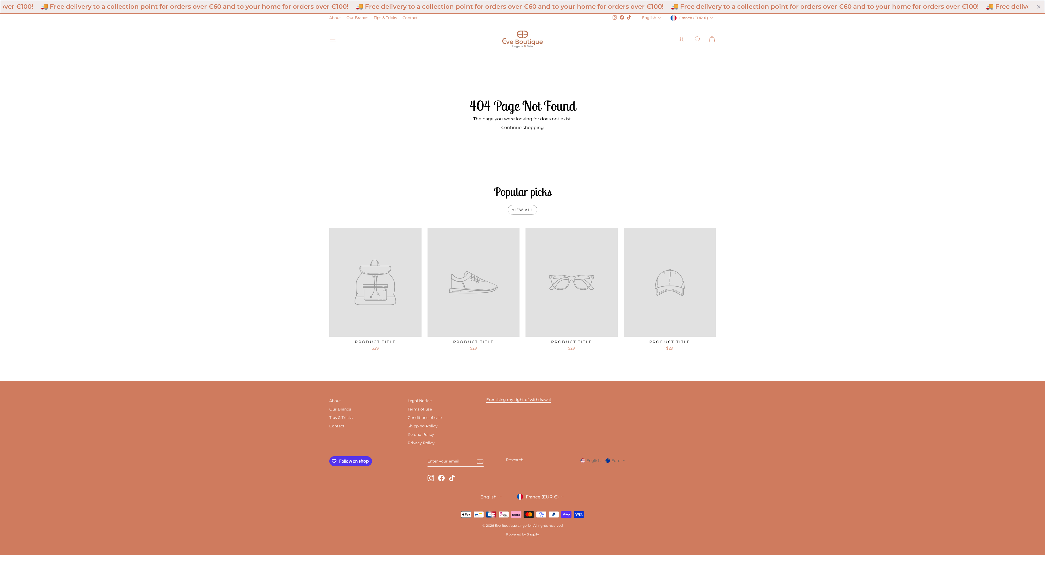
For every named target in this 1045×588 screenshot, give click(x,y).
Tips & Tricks (385, 17)
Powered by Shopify (522, 534)
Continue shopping (522, 127)
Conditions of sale (425, 417)
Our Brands (357, 17)
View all (522, 210)
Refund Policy (421, 434)
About (335, 17)
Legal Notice (420, 400)
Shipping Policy (423, 426)
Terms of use (420, 409)
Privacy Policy (421, 442)
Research (514, 459)
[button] (603, 460)
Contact (410, 17)
